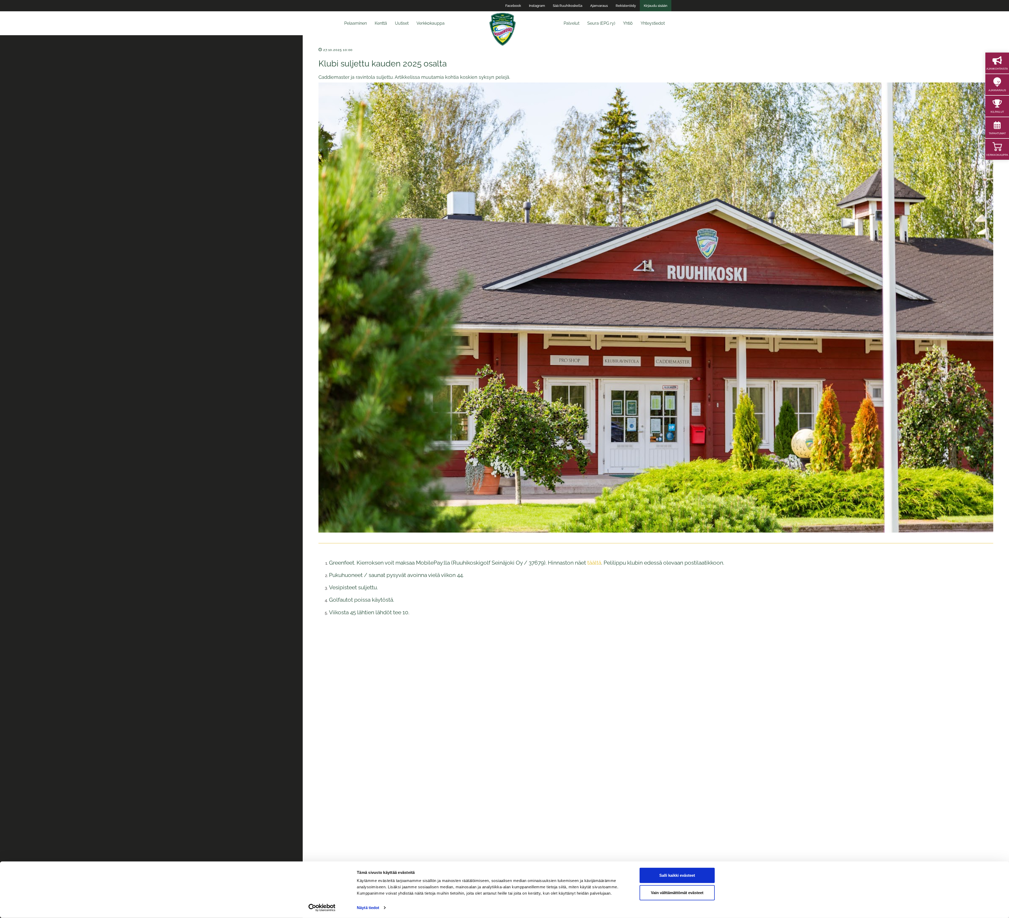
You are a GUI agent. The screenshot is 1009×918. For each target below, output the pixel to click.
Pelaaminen (355, 23)
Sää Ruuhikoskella (567, 6)
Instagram (537, 6)
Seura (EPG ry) (601, 23)
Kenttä (381, 23)
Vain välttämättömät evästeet (677, 892)
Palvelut (571, 23)
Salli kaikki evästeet (677, 875)
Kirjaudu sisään (655, 6)
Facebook (513, 6)
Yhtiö (628, 23)
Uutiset (402, 23)
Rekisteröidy (626, 6)
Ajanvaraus (599, 6)
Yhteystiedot (653, 23)
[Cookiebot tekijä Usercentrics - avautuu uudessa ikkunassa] (322, 908)
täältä (594, 562)
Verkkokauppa (430, 23)
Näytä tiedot (368, 907)
